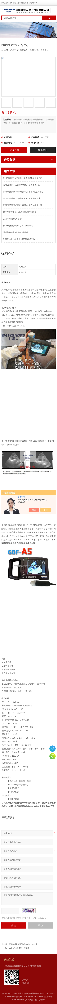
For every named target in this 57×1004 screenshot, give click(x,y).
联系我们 (42, 150)
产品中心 (14, 50)
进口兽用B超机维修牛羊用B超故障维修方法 (21, 198)
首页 (6, 50)
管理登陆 (48, 996)
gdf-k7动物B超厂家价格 (19, 948)
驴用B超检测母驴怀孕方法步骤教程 (18, 225)
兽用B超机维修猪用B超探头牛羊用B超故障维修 (23, 192)
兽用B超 (23, 50)
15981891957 (52, 748)
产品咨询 (14, 150)
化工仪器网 (40, 999)
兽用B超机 (33, 50)
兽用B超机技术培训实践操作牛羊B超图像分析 (22, 178)
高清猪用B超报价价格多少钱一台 (23, 944)
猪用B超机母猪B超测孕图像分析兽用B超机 (21, 185)
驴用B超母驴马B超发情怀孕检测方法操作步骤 (22, 205)
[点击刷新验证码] (29, 910)
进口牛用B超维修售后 (12, 219)
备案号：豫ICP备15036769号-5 (29, 996)
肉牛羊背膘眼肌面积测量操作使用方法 (19, 212)
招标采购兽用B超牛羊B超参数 (16, 232)
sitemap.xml (18, 999)
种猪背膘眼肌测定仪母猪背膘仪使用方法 (20, 239)
